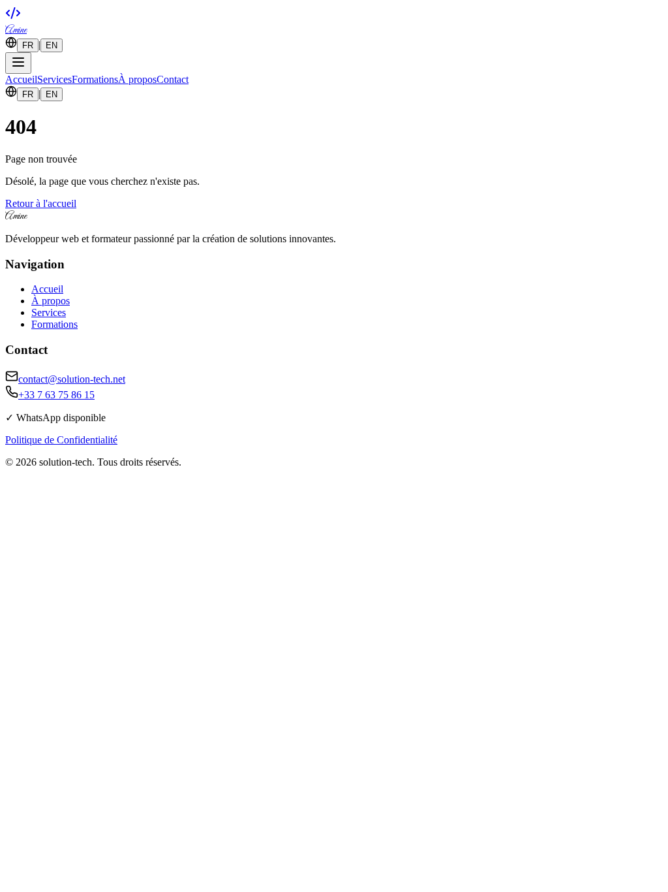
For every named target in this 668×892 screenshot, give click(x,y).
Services (54, 79)
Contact (173, 79)
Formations (95, 79)
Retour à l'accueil (40, 203)
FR (27, 45)
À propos (137, 79)
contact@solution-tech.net (71, 379)
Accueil (21, 79)
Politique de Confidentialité (61, 439)
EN (51, 45)
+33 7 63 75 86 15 (56, 394)
